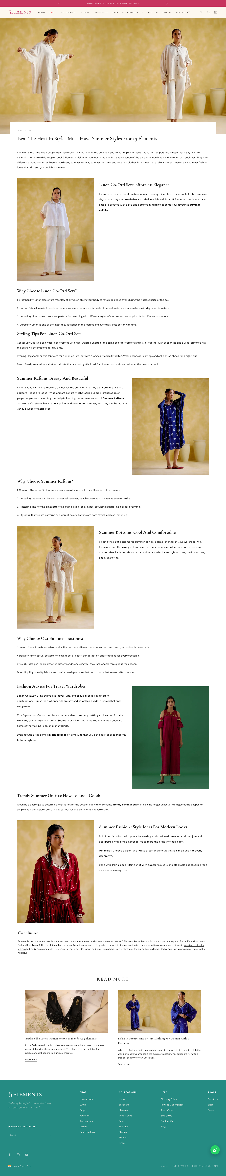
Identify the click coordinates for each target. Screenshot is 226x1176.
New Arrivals (86, 1099)
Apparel (86, 12)
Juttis (83, 1104)
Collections (150, 12)
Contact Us (167, 1121)
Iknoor (122, 1142)
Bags (115, 12)
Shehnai (123, 1131)
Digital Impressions (206, 1166)
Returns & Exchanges (172, 1104)
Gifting (83, 1126)
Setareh (123, 1137)
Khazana (123, 1110)
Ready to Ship (87, 1131)
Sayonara (124, 1104)
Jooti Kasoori (68, 12)
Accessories (130, 12)
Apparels (85, 1115)
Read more (31, 1059)
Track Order (167, 1110)
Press (211, 1110)
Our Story (213, 1099)
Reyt (121, 1121)
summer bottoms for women (152, 547)
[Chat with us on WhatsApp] (215, 1149)
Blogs (210, 1104)
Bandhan (123, 1126)
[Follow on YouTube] (26, 1154)
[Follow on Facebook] (9, 1154)
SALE (52, 12)
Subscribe (50, 1135)
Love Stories (125, 1115)
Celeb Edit (183, 12)
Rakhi (41, 12)
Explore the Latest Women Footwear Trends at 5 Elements (61, 1038)
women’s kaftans (32, 403)
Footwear (101, 12)
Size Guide (166, 1115)
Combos (167, 12)
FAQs (163, 1126)
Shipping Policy (169, 1099)
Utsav (122, 1099)
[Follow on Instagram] (18, 1154)
